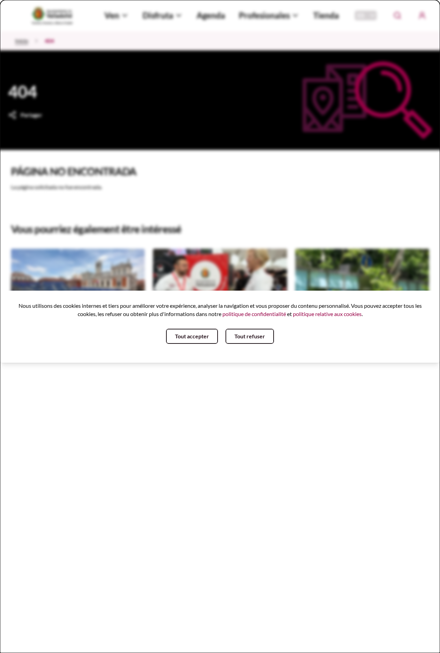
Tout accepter (192, 336)
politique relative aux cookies (327, 314)
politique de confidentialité (254, 314)
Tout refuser (249, 336)
